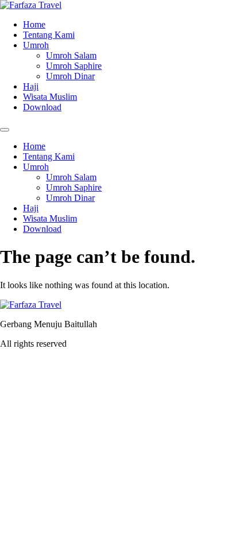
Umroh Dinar (70, 76)
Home (34, 24)
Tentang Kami (49, 35)
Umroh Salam (71, 55)
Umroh (36, 45)
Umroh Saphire (74, 66)
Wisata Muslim (50, 97)
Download (42, 107)
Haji (30, 86)
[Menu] (4, 129)
